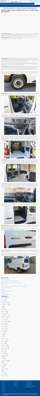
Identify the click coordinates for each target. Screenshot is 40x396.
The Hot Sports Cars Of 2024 (5, 287)
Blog (39, 0)
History (2, 333)
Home (1, 3)
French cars (3, 326)
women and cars (3, 375)
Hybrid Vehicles (3, 338)
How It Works (9, 3)
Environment (3, 323)
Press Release (19, 1)
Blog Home (3, 309)
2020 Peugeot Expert (19, 255)
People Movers (3, 355)
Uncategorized (3, 368)
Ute (1, 370)
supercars (2, 358)
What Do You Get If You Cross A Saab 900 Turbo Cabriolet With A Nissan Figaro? (13, 285)
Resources (36, 0)
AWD (2, 306)
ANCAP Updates (3, 284)
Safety (2, 356)
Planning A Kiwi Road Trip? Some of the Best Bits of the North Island (12, 282)
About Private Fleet (4, 297)
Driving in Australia (4, 316)
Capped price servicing (8, 229)
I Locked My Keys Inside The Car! (6, 294)
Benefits (27, 3)
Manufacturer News (4, 348)
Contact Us (32, 3)
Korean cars (3, 343)
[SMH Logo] (12, 2)
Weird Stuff (3, 373)
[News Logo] (15, 2)
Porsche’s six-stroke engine (5, 279)
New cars (2, 351)
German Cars (3, 329)
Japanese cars (3, 341)
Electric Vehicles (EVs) (4, 321)
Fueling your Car (3, 328)
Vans (2, 372)
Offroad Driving (3, 353)
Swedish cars (3, 363)
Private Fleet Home (3, 1)
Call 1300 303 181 (35, 2)
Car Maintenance (4, 312)
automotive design (4, 302)
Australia (2, 301)
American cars (3, 299)
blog (2, 307)
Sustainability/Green (4, 360)
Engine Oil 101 (3, 292)
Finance (18, 3)
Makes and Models (4, 346)
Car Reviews (23, 3)
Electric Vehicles (3, 319)
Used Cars (15, 3)
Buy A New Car (3, 311)
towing (2, 367)
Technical (2, 365)
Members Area (32, 0)
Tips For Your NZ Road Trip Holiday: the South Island (9, 280)
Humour (2, 336)
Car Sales (2, 314)
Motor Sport (3, 350)
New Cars (4, 3)
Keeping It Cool (3, 289)
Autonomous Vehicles (4, 304)
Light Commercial (4, 345)
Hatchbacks (3, 331)
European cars (3, 324)
